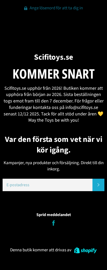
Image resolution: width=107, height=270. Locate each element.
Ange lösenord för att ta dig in (56, 8)
